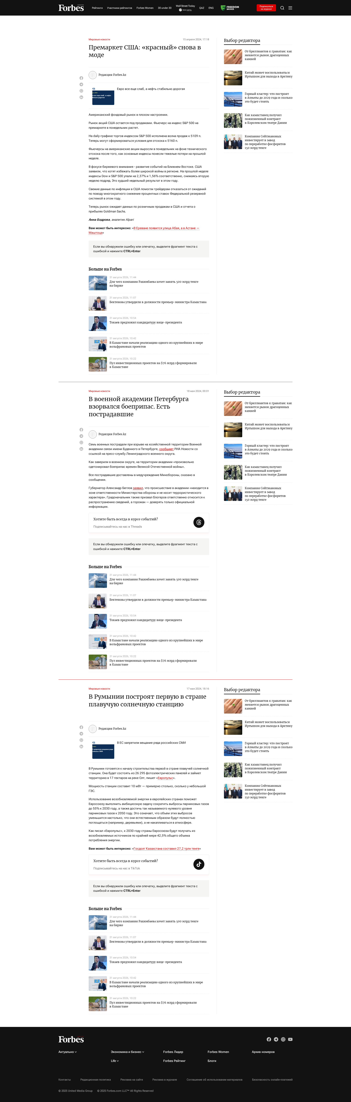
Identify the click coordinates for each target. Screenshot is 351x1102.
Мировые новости (99, 39)
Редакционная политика (95, 1079)
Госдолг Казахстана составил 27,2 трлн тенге (166, 848)
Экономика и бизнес (126, 1052)
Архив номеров (263, 1052)
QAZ (201, 7)
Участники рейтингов (119, 7)
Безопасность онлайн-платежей (272, 1079)
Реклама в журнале (164, 1079)
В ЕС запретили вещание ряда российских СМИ (151, 742)
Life (113, 1061)
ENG (211, 7)
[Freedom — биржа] (229, 8)
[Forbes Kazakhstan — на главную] (71, 8)
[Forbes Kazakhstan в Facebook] (269, 1039)
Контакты (64, 1079)
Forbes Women (145, 7)
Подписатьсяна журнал (266, 7)
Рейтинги (97, 7)
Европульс (165, 778)
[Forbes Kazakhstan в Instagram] (283, 1039)
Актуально (66, 1052)
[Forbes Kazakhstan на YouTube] (290, 1039)
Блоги (212, 1061)
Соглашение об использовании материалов (214, 1079)
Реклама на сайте (131, 1079)
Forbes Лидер (173, 1052)
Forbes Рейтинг (174, 1061)
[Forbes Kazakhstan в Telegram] (276, 1039)
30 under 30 (164, 7)
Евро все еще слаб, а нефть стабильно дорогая (151, 89)
